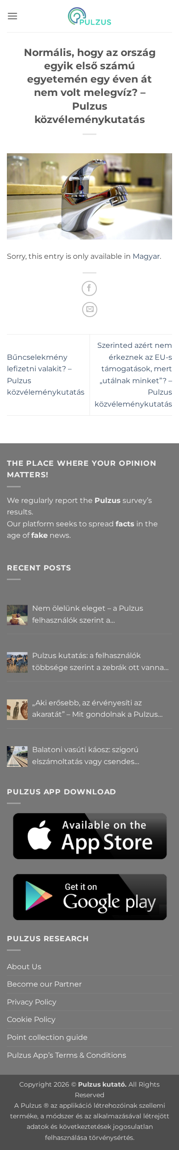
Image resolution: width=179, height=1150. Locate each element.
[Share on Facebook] (89, 288)
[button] (12, 16)
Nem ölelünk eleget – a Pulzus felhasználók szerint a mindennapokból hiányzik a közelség (100, 615)
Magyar (146, 256)
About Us (24, 966)
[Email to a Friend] (89, 309)
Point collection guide (47, 1037)
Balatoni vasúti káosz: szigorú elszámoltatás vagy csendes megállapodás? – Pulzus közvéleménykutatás (85, 756)
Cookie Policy (31, 1019)
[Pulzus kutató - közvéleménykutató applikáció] (89, 16)
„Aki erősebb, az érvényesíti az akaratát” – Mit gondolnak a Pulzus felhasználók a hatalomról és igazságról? (95, 709)
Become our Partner (44, 984)
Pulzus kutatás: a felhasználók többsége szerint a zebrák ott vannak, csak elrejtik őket (101, 662)
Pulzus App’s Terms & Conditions (66, 1055)
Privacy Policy (31, 1002)
